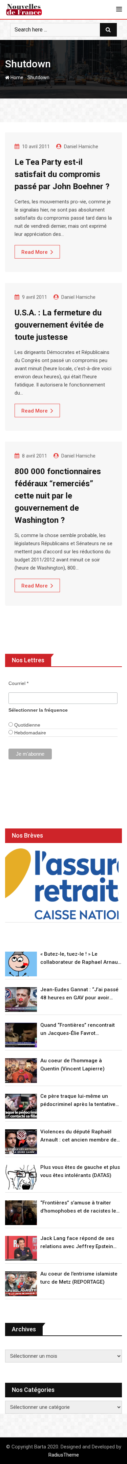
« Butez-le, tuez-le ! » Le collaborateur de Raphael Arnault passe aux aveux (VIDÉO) (80, 958)
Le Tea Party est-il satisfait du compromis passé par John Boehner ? (62, 174)
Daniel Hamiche (81, 146)
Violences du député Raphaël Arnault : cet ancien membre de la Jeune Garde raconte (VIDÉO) (79, 1136)
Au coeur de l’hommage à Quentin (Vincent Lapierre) (72, 1065)
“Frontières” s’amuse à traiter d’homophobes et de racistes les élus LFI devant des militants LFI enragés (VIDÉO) (79, 1207)
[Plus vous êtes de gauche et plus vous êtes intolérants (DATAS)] (21, 1177)
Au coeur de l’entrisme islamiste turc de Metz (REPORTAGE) (79, 1278)
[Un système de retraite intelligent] (62, 883)
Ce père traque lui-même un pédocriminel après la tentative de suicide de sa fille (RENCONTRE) (77, 1100)
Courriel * (18, 683)
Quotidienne (26, 725)
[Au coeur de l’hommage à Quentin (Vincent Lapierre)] (21, 1070)
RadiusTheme (63, 1455)
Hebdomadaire (29, 732)
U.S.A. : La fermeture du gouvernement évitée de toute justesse (59, 325)
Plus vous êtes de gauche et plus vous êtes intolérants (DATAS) (80, 1171)
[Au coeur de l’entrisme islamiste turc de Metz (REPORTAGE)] (21, 1283)
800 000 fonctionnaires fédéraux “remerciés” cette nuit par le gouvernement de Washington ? (58, 496)
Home (16, 77)
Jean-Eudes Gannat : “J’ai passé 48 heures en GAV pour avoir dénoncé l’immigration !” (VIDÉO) (79, 994)
